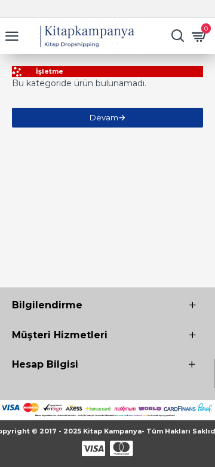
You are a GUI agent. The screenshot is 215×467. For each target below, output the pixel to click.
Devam (104, 117)
